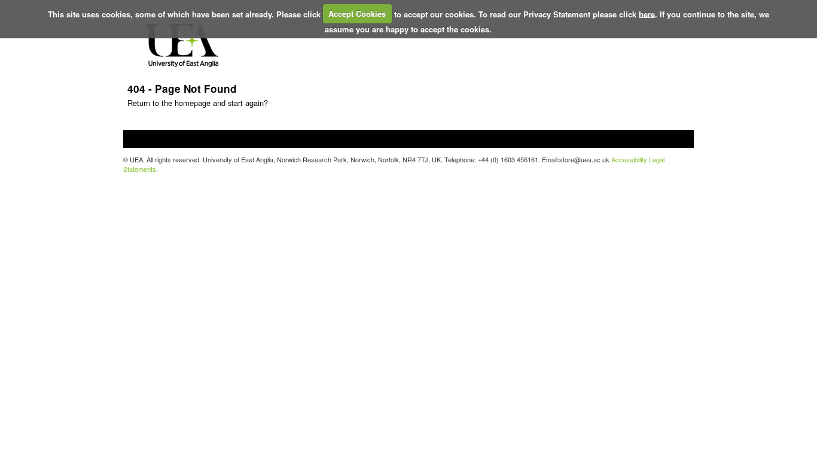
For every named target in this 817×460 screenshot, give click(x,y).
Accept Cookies (357, 13)
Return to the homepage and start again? (197, 102)
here (647, 13)
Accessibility (629, 159)
